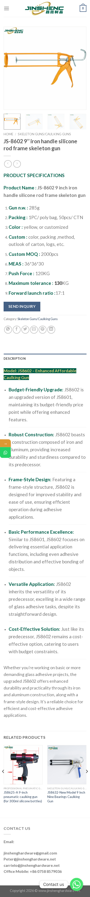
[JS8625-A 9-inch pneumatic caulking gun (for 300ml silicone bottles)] (23, 764)
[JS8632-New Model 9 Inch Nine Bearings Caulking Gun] (66, 764)
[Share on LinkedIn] (51, 330)
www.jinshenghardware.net (59, 891)
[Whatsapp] (76, 884)
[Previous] (11, 68)
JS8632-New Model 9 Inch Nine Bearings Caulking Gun (66, 796)
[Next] (78, 68)
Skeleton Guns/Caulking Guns (44, 134)
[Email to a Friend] (34, 330)
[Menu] (6, 8)
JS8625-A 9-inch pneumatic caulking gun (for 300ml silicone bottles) (23, 796)
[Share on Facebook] (17, 330)
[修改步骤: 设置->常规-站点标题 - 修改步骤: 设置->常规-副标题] (44, 8)
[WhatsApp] (5, 452)
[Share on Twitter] (25, 330)
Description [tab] (15, 358)
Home (8, 134)
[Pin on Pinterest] (43, 330)
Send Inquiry (22, 306)
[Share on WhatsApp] (8, 330)
